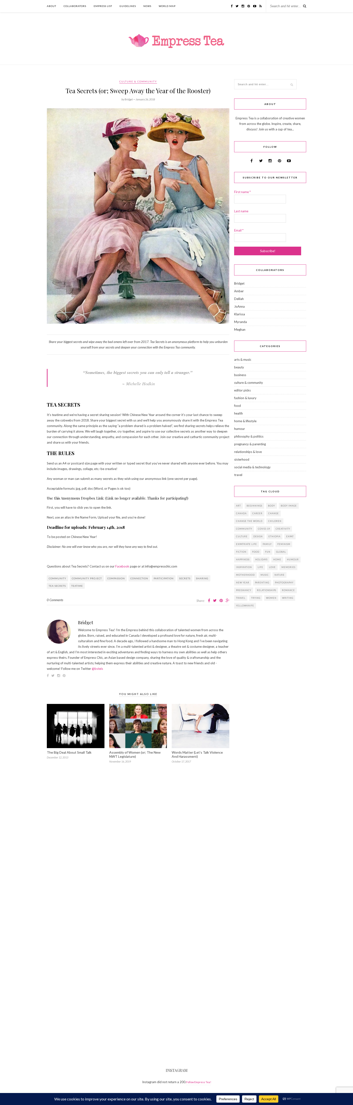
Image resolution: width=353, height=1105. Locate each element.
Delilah (239, 299)
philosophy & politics (248, 436)
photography (284, 582)
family (267, 544)
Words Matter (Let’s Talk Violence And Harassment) (197, 754)
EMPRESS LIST (103, 6)
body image (289, 505)
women (271, 598)
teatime (77, 585)
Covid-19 (264, 528)
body (271, 505)
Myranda (240, 322)
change (273, 513)
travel (238, 475)
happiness (243, 559)
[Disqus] (138, 838)
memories (288, 567)
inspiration (244, 567)
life (260, 567)
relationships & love (248, 452)
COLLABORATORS (75, 6)
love (272, 567)
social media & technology (252, 467)
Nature (279, 575)
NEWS (147, 6)
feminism (283, 544)
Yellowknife (245, 605)
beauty (239, 367)
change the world (249, 521)
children (274, 521)
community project (87, 578)
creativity (283, 528)
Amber (239, 291)
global (281, 551)
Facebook (122, 566)
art (238, 505)
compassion (116, 578)
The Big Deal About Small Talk (69, 752)
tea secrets (57, 585)
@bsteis (97, 669)
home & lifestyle (245, 421)
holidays (261, 559)
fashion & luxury (245, 398)
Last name (241, 211)
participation (164, 578)
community (57, 578)
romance (288, 590)
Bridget (85, 622)
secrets (184, 578)
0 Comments (55, 600)
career (257, 513)
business (240, 375)
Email (238, 230)
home (277, 559)
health (238, 413)
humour (239, 429)
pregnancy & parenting (250, 444)
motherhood (245, 575)
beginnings (254, 505)
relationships (266, 590)
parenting (262, 582)
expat (290, 536)
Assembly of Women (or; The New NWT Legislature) (135, 754)
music (265, 575)
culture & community (138, 81)
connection (139, 578)
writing (287, 598)
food (237, 406)
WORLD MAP (167, 6)
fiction (241, 551)
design (258, 536)
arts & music (242, 359)
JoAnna (239, 306)
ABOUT (51, 6)
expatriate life (246, 544)
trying (255, 598)
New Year (242, 582)
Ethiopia (274, 536)
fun (267, 551)
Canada (241, 513)
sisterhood (241, 459)
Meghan (239, 329)
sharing (202, 578)
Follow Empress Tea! (198, 1082)
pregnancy (243, 590)
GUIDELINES (128, 6)
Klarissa (239, 314)
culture (242, 536)
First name (242, 192)
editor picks (242, 390)
